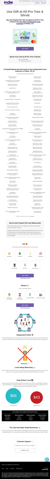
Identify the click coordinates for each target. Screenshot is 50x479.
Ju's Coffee (12, 136)
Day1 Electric (37, 103)
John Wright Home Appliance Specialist (37, 132)
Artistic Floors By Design (37, 84)
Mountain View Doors (37, 147)
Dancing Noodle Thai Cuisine (12, 103)
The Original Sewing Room (12, 196)
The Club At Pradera (37, 188)
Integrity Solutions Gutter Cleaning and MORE (12, 128)
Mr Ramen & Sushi (12, 151)
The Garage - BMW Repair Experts (37, 192)
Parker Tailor (12, 162)
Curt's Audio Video (37, 99)
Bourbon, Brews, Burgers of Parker (12, 91)
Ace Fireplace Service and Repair (12, 80)
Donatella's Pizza (37, 106)
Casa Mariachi (12, 95)
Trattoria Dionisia (12, 203)
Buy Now (25, 48)
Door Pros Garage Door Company (12, 109)
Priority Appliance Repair (12, 170)
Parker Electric (12, 158)
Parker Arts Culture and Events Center (37, 155)
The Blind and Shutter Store (12, 188)
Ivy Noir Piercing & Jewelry (12, 132)
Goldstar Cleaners (13, 121)
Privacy (7, 468)
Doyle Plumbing (37, 109)
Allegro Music (37, 80)
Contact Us (25, 450)
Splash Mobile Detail (37, 181)
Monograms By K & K (12, 147)
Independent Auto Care (37, 124)
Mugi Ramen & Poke (37, 151)
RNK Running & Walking (12, 173)
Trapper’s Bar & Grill (37, 200)
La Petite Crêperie (37, 136)
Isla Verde (37, 128)
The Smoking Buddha (37, 196)
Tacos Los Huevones (37, 185)
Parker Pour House (37, 158)
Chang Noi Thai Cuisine (37, 95)
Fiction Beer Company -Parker (12, 117)
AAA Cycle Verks (37, 76)
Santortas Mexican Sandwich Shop (12, 177)
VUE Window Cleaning (12, 207)
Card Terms (12, 468)
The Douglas (12, 192)
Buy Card (37, 2)
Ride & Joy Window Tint (37, 173)
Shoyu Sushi (37, 177)
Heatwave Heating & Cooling (37, 121)
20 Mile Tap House (12, 76)
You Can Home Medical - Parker (12, 211)
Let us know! (32, 216)
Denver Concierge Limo (12, 106)
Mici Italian (12, 143)
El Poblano (12, 113)
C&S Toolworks (37, 91)
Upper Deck (37, 203)
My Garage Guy (12, 155)
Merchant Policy (19, 468)
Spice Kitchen (12, 181)
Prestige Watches (37, 166)
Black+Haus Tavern (37, 88)
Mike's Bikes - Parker (37, 143)
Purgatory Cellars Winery (37, 170)
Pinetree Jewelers (12, 166)
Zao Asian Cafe (37, 211)
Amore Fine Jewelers (12, 84)
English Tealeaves (37, 113)
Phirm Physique (37, 162)
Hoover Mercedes (12, 124)
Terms (3, 468)
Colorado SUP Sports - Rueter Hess (12, 99)
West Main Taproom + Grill (37, 207)
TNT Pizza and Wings (12, 185)
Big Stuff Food (12, 88)
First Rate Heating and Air (37, 117)
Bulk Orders (43, 2)
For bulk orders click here (25, 278)
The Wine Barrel (12, 200)
